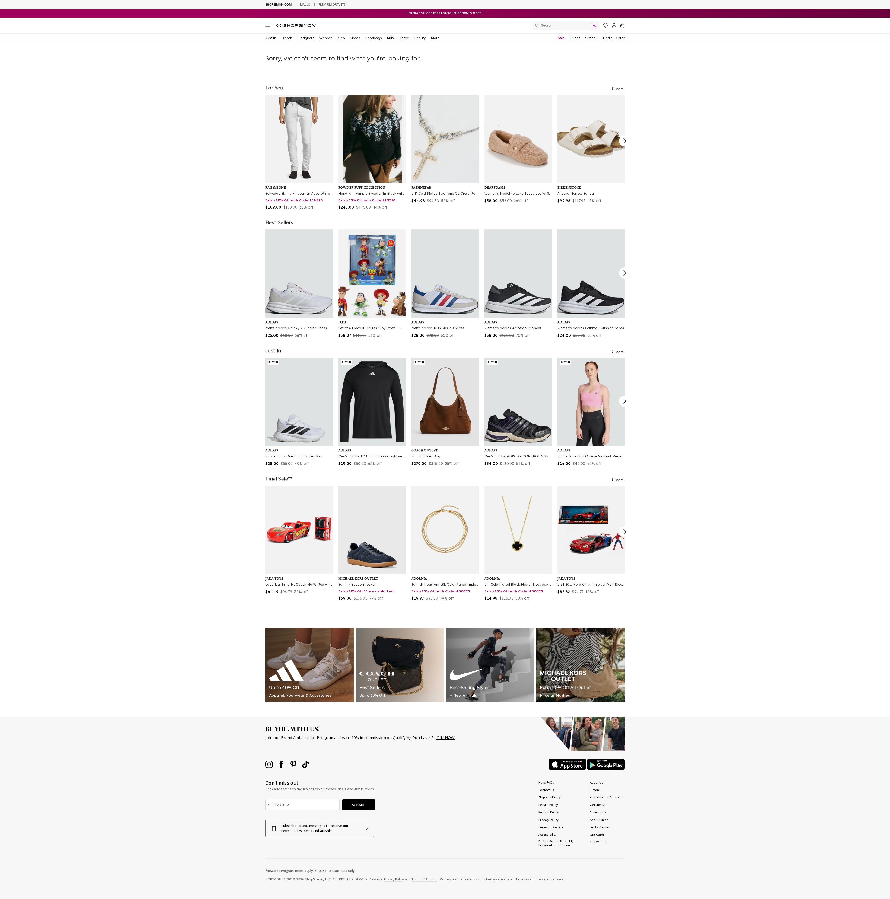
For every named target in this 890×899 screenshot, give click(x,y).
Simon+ (591, 38)
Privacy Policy (548, 820)
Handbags (373, 38)
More (435, 38)
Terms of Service (550, 827)
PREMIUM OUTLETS (332, 4)
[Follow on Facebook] (281, 766)
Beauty (420, 38)
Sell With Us (598, 842)
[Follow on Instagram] (269, 766)
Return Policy (548, 805)
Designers (306, 38)
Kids (390, 38)
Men (341, 38)
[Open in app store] (568, 768)
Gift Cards (597, 834)
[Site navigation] (267, 26)
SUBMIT (358, 805)
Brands (286, 38)
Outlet (575, 38)
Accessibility (547, 834)
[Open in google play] (606, 768)
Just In (270, 38)
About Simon (599, 820)
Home (404, 38)
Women (325, 38)
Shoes (355, 38)
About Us (596, 782)
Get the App (598, 805)
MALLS (305, 4)
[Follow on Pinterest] (294, 766)
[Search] (566, 25)
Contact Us (546, 790)
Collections (598, 812)
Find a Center (614, 38)
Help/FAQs (546, 782)
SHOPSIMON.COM (278, 4)
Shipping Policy (549, 797)
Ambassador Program (606, 797)
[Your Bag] (622, 26)
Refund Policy (548, 812)
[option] (299, 152)
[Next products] (624, 140)
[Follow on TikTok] (305, 766)
